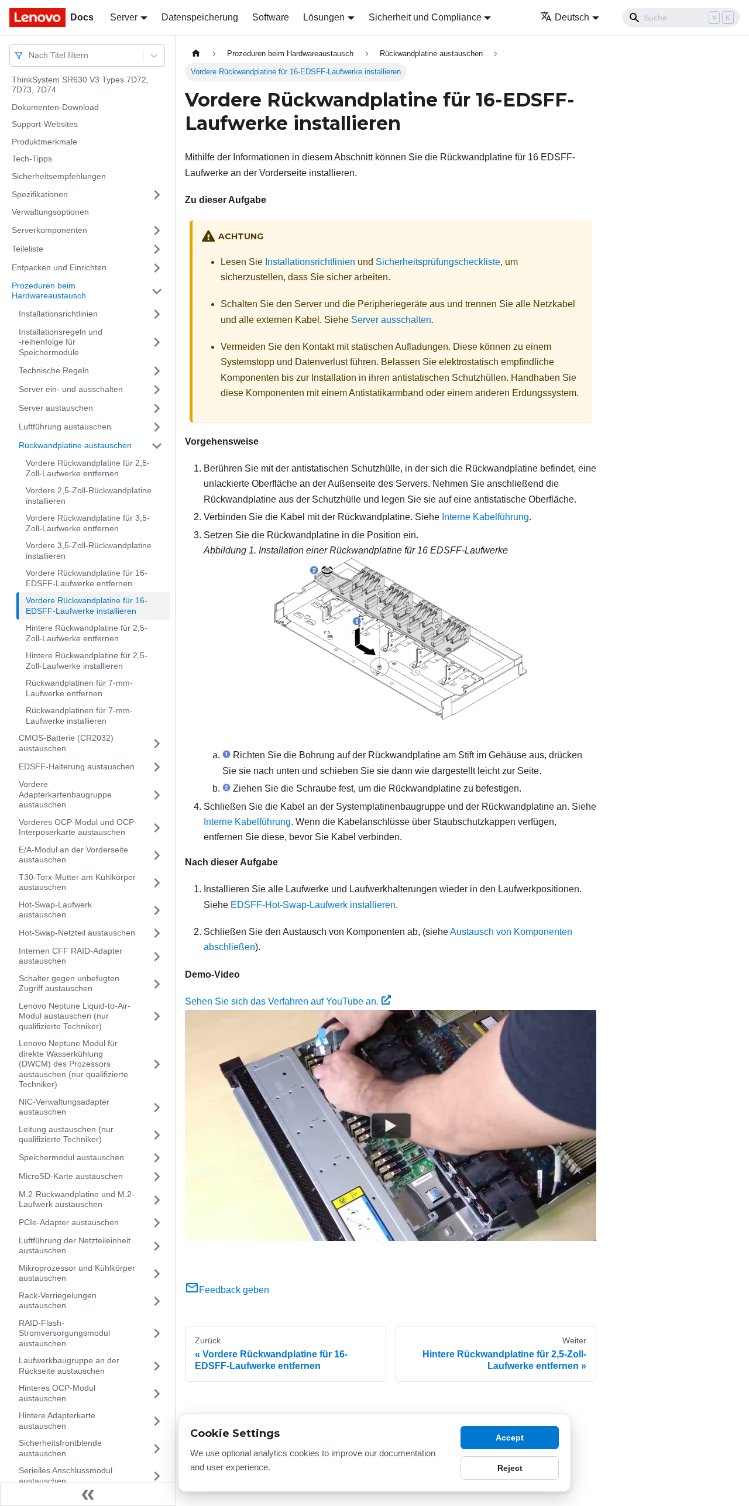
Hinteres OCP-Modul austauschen (57, 1394)
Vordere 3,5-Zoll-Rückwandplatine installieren (89, 551)
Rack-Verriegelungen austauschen (58, 1301)
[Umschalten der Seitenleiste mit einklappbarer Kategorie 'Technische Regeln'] (157, 371)
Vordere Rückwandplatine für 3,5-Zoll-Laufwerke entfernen (88, 524)
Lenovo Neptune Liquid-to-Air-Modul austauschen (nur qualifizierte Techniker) (74, 1016)
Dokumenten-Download (55, 107)
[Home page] (196, 53)
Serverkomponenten (49, 230)
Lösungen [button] (324, 17)
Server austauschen (56, 407)
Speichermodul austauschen (71, 1157)
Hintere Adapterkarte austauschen (57, 1421)
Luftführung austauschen (65, 426)
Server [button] (124, 17)
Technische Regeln (54, 370)
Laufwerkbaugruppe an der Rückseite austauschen (69, 1366)
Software (270, 17)
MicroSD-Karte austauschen (71, 1176)
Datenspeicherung (200, 17)
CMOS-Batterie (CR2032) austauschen (66, 744)
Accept (510, 1437)
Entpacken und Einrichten (59, 267)
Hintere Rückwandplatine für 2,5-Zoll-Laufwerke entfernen (86, 634)
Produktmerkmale (44, 141)
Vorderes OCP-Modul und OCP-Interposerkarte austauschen (78, 827)
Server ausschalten (391, 320)
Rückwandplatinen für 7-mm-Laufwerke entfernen (79, 689)
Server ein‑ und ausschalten (71, 389)
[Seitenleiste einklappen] (88, 1494)
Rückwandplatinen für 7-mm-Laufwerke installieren (79, 716)
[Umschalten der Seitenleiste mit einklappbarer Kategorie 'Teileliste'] (157, 249)
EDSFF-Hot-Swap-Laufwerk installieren (313, 905)
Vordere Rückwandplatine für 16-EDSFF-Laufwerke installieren (86, 606)
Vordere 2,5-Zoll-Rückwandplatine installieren (89, 496)
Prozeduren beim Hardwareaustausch (49, 291)
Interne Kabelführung (485, 517)
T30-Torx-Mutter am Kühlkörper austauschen (77, 882)
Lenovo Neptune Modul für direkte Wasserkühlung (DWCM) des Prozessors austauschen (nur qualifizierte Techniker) (73, 1064)
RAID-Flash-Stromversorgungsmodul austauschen (64, 1333)
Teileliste (27, 248)
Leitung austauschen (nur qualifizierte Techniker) (66, 1134)
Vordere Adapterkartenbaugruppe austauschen (65, 795)
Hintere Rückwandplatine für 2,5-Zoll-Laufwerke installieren (86, 661)
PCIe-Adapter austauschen (69, 1222)
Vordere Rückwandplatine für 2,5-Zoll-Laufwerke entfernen (88, 469)
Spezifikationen (40, 194)
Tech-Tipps (32, 159)
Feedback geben (234, 1290)
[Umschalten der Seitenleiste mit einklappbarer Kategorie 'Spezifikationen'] (157, 194)
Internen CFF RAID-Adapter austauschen (70, 956)
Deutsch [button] (572, 17)
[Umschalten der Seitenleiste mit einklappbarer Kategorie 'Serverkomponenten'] (157, 230)
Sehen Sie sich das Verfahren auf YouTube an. (282, 1001)
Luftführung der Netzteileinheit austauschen (74, 1246)
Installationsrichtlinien (58, 313)
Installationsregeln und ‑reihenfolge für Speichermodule (60, 342)
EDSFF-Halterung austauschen (77, 766)
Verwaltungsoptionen (50, 212)
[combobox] (30, 55)
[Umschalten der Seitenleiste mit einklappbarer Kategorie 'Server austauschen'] (157, 408)
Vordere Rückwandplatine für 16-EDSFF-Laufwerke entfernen (86, 579)
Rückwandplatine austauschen (75, 445)
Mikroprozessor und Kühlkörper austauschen (77, 1273)
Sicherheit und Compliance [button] (425, 17)
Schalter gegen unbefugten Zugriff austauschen (69, 983)
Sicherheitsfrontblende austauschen (60, 1449)
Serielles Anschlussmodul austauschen (65, 1476)
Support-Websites (45, 124)
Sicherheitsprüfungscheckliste (438, 262)
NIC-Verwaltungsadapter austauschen (64, 1107)
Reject (510, 1468)
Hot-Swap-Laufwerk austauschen (55, 910)
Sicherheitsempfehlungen (59, 176)
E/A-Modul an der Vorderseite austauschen (73, 855)
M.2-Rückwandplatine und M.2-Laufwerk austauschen (77, 1199)
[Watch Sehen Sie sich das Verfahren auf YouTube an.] (390, 1125)
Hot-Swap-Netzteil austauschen (77, 932)
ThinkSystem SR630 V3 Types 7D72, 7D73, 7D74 (80, 85)
